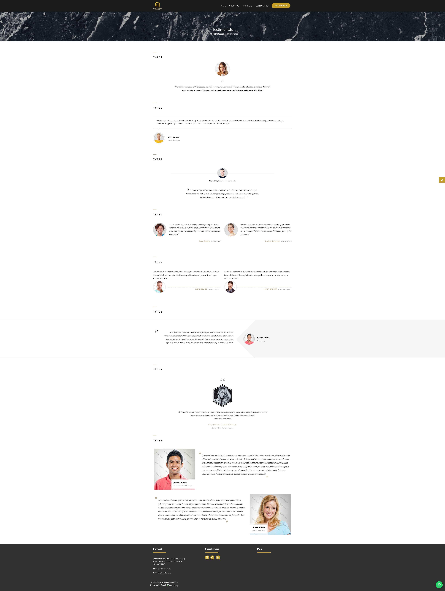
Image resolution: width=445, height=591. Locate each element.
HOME (223, 5)
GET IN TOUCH (281, 6)
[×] (439, 584)
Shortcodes (219, 33)
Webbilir (164, 585)
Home (209, 33)
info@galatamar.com (165, 573)
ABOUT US (234, 5)
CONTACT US (262, 5)
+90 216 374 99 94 (164, 568)
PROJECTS (247, 5)
